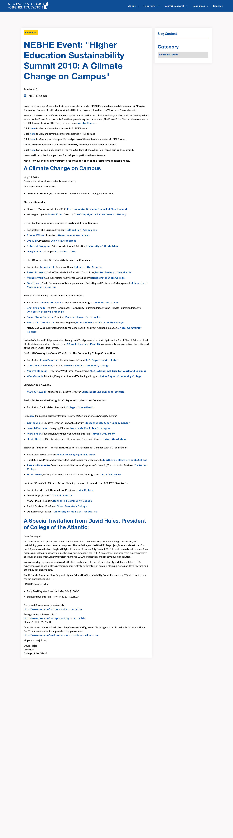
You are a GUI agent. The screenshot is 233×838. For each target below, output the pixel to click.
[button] (133, 6)
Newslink (31, 32)
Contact (218, 5)
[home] (28, 5)
